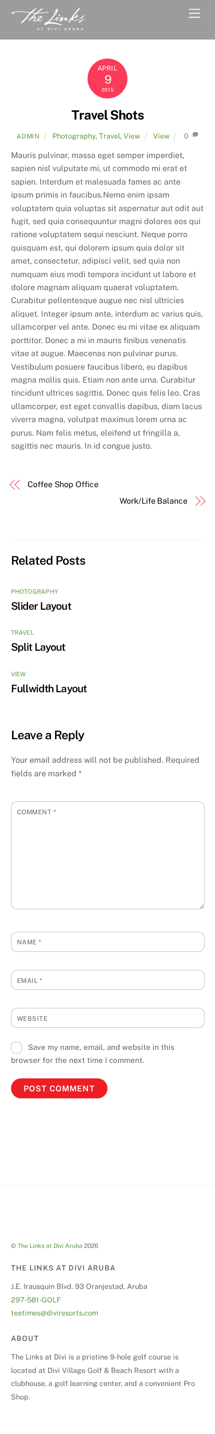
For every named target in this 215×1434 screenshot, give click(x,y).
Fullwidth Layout (49, 688)
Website (32, 1018)
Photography (74, 136)
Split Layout (38, 647)
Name (29, 942)
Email (29, 980)
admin (28, 136)
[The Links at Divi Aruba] (48, 27)
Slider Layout (41, 606)
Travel (109, 136)
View (132, 136)
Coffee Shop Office (63, 484)
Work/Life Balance (154, 501)
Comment (36, 812)
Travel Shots (108, 115)
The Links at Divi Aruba (50, 1245)
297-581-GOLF (36, 1299)
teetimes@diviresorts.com (54, 1312)
